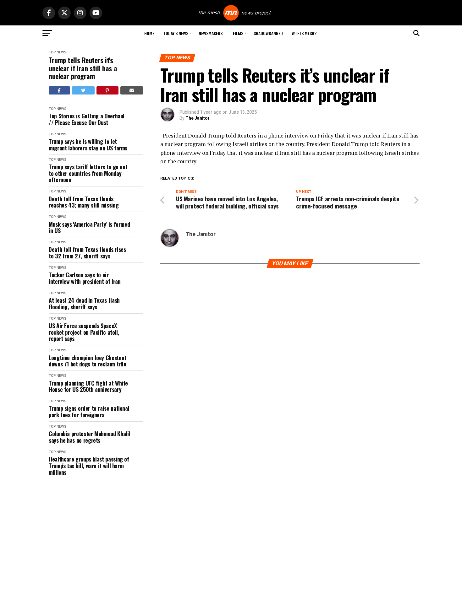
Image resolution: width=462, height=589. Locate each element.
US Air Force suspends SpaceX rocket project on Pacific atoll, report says (84, 332)
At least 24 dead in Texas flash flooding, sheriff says (84, 303)
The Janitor (197, 118)
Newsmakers (211, 33)
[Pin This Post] (107, 90)
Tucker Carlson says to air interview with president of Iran (84, 278)
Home (149, 33)
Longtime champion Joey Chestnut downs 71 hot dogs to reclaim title (87, 360)
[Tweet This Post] (83, 90)
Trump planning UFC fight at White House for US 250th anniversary (88, 386)
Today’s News (175, 33)
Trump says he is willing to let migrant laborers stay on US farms (88, 144)
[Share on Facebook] (59, 90)
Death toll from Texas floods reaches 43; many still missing (83, 202)
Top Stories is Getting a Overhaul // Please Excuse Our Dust (86, 119)
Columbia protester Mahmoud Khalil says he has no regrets (89, 436)
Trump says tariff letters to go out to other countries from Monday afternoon (88, 173)
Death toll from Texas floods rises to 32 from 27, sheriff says (87, 252)
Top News (57, 52)
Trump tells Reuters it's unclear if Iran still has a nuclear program (83, 68)
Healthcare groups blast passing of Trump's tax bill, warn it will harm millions (89, 465)
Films (238, 33)
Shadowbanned (268, 33)
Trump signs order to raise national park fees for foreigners (89, 411)
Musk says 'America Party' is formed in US (89, 227)
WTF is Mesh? (304, 33)
